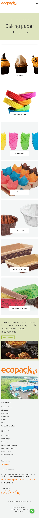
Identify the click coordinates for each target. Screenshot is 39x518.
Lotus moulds (19, 153)
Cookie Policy (19, 511)
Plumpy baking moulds (19, 308)
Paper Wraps (5, 439)
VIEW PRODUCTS (8, 337)
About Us (4, 410)
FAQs (3, 423)
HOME (11, 20)
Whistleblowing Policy (8, 426)
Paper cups (5, 442)
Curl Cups (19, 75)
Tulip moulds (19, 192)
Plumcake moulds (19, 269)
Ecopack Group (6, 407)
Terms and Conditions (19, 507)
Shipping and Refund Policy (19, 509)
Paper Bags (5, 435)
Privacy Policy (19, 505)
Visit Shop (5, 464)
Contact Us (5, 416)
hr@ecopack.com (28, 480)
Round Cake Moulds (19, 114)
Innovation (5, 413)
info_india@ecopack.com (11, 480)
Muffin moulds (19, 231)
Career (3, 419)
